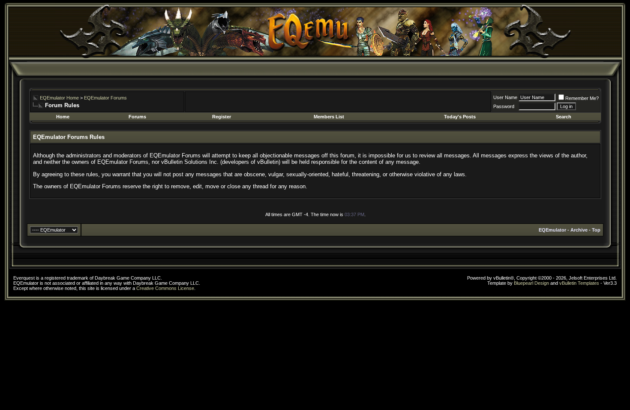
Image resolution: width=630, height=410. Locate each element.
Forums (137, 116)
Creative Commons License (165, 288)
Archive (579, 229)
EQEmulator (552, 229)
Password (503, 106)
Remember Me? (582, 98)
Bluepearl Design (531, 283)
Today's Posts (460, 116)
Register (221, 116)
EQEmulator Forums (105, 97)
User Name (505, 97)
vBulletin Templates (579, 283)
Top (596, 229)
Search (563, 116)
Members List (329, 116)
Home (62, 116)
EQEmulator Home (59, 97)
